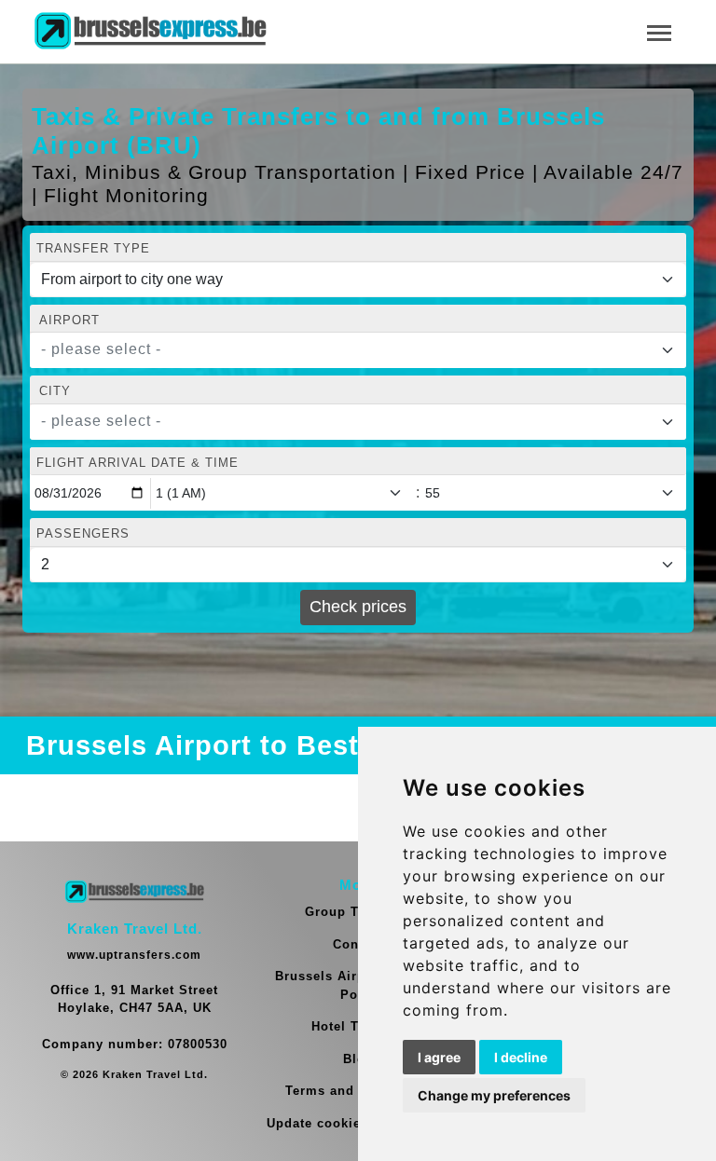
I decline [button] (520, 1057)
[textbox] (347, 349)
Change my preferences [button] (494, 1095)
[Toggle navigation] (659, 31)
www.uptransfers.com (134, 955)
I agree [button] (439, 1057)
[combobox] (358, 350)
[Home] (150, 32)
